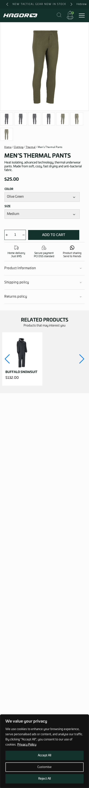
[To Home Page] (20, 15)
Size (8, 206)
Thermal (31, 147)
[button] (7, 359)
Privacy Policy (26, 744)
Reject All (44, 778)
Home (7, 147)
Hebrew (81, 4)
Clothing (19, 147)
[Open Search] (59, 15)
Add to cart (53, 235)
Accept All (44, 755)
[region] (44, 751)
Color (9, 189)
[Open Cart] (70, 15)
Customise (44, 767)
